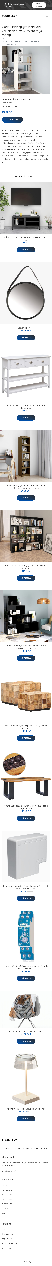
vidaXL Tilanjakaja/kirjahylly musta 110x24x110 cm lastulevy (26, 566)
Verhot (5, 1213)
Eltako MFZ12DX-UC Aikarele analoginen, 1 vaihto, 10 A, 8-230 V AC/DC (26, 967)
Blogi (4, 1229)
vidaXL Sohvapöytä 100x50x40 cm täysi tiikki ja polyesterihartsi (26, 807)
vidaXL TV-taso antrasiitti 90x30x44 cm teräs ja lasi (26, 238)
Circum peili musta (26, 328)
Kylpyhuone (7, 1190)
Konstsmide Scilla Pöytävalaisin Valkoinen (26, 1109)
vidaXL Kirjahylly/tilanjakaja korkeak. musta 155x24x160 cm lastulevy (26, 647)
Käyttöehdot (7, 1238)
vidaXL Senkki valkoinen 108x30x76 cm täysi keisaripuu (26, 406)
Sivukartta (6, 1248)
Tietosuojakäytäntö (10, 1243)
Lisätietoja (12, 119)
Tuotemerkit (7, 1204)
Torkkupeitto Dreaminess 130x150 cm (26, 1031)
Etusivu (5, 39)
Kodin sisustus (19, 99)
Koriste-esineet (33, 99)
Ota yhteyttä (7, 1234)
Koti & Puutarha (9, 1185)
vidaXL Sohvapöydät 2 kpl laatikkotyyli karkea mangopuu (26, 727)
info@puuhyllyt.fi (9, 1171)
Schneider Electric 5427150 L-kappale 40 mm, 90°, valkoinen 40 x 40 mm (26, 887)
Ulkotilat (5, 1208)
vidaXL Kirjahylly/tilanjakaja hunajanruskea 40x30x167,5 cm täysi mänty (26, 486)
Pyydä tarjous (38, 5)
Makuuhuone (7, 1194)
